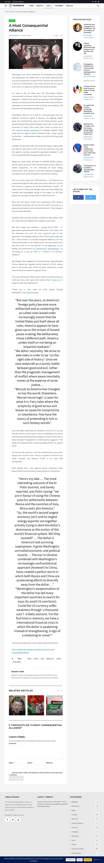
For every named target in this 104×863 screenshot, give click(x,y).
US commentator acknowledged (46, 248)
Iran (42, 658)
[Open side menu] (6, 6)
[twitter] (95, 1)
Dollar (36, 658)
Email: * (30, 763)
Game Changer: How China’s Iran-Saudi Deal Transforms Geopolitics (36, 708)
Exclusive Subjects (77, 823)
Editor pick (74, 819)
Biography (74, 802)
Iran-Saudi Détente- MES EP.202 (54, 710)
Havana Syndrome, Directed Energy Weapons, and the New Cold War (89, 48)
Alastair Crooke (14, 35)
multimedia (59, 6)
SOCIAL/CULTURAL (77, 849)
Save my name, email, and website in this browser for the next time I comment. (35, 774)
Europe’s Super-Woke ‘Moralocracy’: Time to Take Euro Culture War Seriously (89, 150)
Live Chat (7, 2)
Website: (49, 763)
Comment (12, 743)
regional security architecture (28, 130)
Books (73, 810)
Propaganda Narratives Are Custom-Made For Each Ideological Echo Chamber (89, 69)
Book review (75, 806)
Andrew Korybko (89, 97)
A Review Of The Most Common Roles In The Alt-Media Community (89, 90)
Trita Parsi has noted (30, 292)
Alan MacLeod (88, 56)
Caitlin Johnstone (89, 76)
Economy (74, 815)
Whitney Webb (88, 35)
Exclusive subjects (18, 2)
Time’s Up (56, 280)
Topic (48, 6)
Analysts (40, 6)
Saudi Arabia (54, 236)
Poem (73, 840)
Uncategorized (76, 853)
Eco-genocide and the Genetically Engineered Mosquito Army (89, 109)
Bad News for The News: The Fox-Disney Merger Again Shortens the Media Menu (89, 129)
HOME (7, 12)
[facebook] (93, 1)
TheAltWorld (18, 5)
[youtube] (98, 1)
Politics (73, 845)
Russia (59, 658)
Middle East (50, 658)
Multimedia (74, 836)
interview (74, 827)
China (29, 658)
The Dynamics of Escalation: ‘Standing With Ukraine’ (90, 169)
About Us (69, 6)
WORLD (12, 12)
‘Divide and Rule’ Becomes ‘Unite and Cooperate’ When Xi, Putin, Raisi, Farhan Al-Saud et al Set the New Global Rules (17, 704)
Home (31, 6)
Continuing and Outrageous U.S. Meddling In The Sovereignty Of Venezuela (89, 28)
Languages (75, 832)
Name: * (11, 763)
